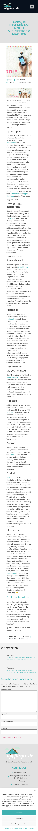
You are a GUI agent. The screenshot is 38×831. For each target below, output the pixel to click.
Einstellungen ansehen (19, 824)
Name (4, 714)
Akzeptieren (19, 813)
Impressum (31, 828)
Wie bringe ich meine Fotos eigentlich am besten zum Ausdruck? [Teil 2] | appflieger (21, 671)
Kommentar (6, 690)
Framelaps (14, 193)
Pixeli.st (9, 477)
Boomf (12, 455)
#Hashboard (23, 267)
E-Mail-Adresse (7, 721)
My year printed (12, 377)
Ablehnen (19, 818)
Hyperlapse (11, 143)
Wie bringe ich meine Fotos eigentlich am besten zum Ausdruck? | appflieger (21, 659)
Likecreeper (11, 573)
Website (4, 728)
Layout (13, 218)
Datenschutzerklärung (20, 828)
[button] (35, 790)
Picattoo (9, 412)
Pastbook (10, 319)
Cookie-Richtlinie (8, 828)
